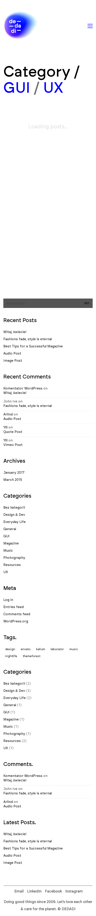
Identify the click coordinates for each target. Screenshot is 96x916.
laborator (57, 649)
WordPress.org (15, 621)
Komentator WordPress (22, 388)
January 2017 (13, 472)
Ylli (5, 427)
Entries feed (13, 607)
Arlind (8, 414)
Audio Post (12, 353)
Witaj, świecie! (14, 332)
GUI (16, 88)
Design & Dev (14, 514)
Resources (12, 565)
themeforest (31, 656)
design (10, 649)
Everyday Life (14, 522)
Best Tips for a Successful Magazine (33, 346)
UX (53, 88)
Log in (8, 600)
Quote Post (12, 432)
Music (8, 550)
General (9, 529)
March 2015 (12, 480)
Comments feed (16, 614)
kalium (40, 649)
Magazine (11, 543)
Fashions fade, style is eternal (27, 339)
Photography (14, 557)
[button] (90, 26)
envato (26, 649)
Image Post (12, 360)
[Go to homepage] (21, 26)
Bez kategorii (14, 507)
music (73, 649)
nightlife (11, 656)
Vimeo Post (13, 445)
